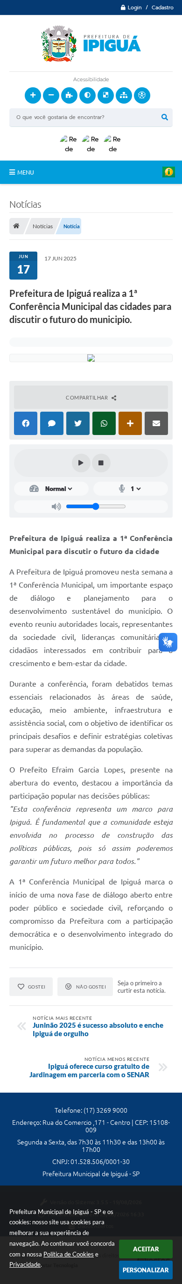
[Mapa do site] (124, 95)
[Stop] (101, 463)
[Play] (81, 463)
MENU (25, 172)
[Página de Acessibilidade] (142, 95)
